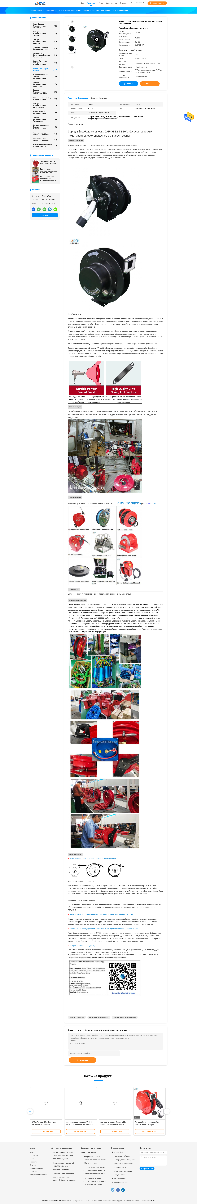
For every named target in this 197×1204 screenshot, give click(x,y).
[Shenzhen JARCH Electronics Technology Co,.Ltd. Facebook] (118, 1190)
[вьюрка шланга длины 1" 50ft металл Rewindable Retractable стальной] (81, 1103)
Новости (33, 1162)
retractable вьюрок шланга (45, 69)
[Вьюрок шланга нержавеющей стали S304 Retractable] (35, 171)
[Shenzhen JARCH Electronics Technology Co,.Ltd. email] (33, 209)
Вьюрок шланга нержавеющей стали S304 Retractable (48, 171)
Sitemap (33, 1165)
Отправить (82, 1060)
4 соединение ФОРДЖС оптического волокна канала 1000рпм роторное (94, 1160)
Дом (32, 1152)
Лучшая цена (129, 84)
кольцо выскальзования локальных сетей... (45, 92)
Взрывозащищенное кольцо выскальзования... (45, 127)
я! (155, 504)
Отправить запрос (157, 3)
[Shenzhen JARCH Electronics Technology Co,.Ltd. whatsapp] (39, 209)
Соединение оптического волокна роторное (91, 1150)
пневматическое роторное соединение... (45, 140)
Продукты (34, 1155)
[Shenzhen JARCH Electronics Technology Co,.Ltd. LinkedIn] (123, 1190)
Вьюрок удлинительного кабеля (125, 1017)
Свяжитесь (149, 504)
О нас (32, 1159)
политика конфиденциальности (38, 1173)
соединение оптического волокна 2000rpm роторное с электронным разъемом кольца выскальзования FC (94, 1181)
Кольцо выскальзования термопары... (45, 119)
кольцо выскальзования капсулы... (45, 33)
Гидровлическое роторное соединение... (45, 134)
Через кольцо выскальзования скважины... (45, 26)
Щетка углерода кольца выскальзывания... (45, 145)
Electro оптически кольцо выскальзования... (45, 63)
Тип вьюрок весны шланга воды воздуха (48, 162)
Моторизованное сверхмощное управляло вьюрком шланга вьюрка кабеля (48, 178)
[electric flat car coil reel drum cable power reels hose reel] (97, 39)
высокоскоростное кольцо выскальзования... (45, 76)
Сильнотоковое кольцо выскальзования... (45, 99)
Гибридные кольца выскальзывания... (45, 48)
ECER (153, 1200)
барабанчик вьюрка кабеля (98, 1017)
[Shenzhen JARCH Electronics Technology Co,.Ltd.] (40, 3)
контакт (45, 215)
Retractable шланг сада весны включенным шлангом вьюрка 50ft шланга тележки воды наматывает (64, 1177)
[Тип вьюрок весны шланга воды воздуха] (35, 163)
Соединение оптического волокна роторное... (45, 55)
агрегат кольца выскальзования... (45, 112)
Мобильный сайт (36, 1168)
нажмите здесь (128, 503)
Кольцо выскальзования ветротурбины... (45, 105)
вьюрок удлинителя (77, 1017)
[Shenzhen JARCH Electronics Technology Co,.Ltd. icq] (55, 209)
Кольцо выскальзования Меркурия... (45, 84)
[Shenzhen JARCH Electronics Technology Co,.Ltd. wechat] (44, 209)
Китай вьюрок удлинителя (52, 1200)
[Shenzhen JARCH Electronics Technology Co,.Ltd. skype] (50, 209)
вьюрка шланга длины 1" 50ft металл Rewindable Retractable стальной (79, 1124)
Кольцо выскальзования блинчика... (45, 41)
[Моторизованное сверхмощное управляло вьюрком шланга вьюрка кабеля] (35, 179)
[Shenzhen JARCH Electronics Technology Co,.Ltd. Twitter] (112, 1190)
